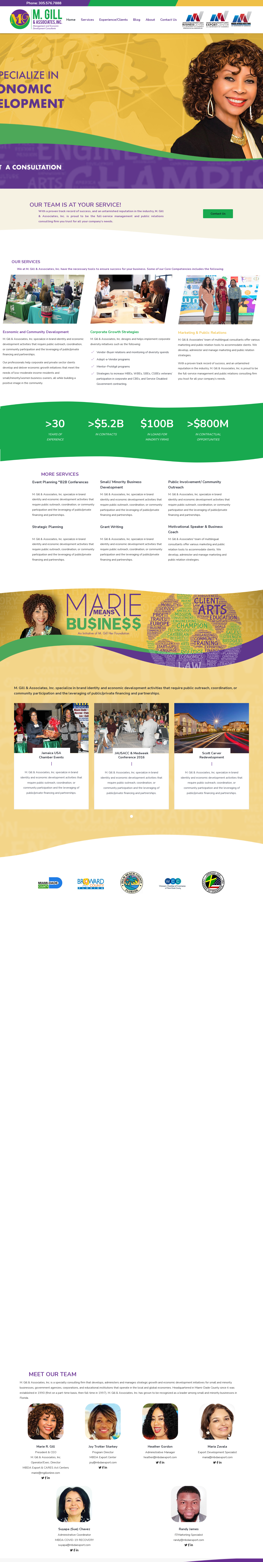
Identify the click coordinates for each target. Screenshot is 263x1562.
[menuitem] (71, 20)
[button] (131, 816)
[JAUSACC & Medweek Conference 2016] (131, 756)
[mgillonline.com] (36, 19)
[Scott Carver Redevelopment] (212, 756)
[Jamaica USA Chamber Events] (51, 756)
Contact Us (218, 214)
